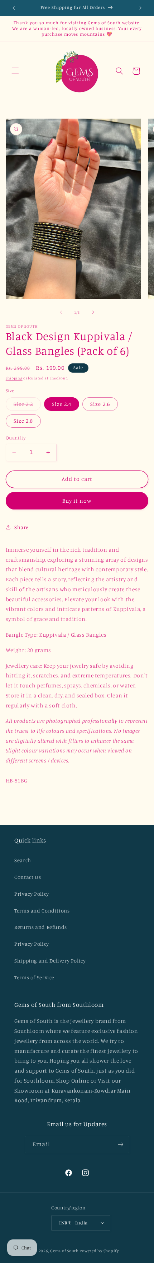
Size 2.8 (23, 421)
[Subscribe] (120, 1144)
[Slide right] (93, 312)
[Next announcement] (140, 8)
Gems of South (64, 1250)
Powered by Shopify (99, 1250)
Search (22, 860)
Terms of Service (34, 977)
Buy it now (77, 500)
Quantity (15, 438)
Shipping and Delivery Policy (50, 961)
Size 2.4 (61, 404)
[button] (15, 71)
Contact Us (27, 877)
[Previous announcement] (13, 8)
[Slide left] (61, 312)
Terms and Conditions (42, 911)
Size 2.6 (100, 404)
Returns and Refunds (40, 927)
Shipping (14, 378)
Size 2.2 (27, 406)
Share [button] (21, 527)
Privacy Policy (31, 894)
